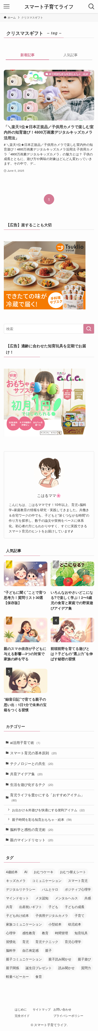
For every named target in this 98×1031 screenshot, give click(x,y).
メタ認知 (41, 898)
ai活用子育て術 (25, 742)
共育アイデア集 (26, 773)
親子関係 (12, 967)
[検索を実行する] (88, 329)
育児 (25, 941)
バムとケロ (50, 889)
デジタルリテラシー (20, 889)
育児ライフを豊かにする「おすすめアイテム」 (47, 797)
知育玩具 (81, 932)
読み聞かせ (66, 967)
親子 (48, 950)
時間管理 (61, 932)
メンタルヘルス (66, 898)
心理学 (11, 932)
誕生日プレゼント (39, 967)
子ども (53, 906)
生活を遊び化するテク (31, 784)
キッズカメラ (16, 880)
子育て (79, 915)
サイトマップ (42, 1009)
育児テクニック (46, 941)
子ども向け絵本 (17, 915)
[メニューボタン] (6, 6)
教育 (45, 932)
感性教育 (28, 932)
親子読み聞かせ (59, 959)
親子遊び (84, 959)
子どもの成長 (74, 906)
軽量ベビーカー (17, 976)
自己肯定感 (30, 950)
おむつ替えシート (73, 871)
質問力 (86, 967)
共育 (9, 906)
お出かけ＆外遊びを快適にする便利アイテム (48, 810)
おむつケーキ (43, 871)
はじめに (21, 1009)
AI (25, 871)
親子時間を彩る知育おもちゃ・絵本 (42, 819)
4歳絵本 (12, 871)
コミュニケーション (47, 880)
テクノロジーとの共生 (31, 763)
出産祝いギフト (30, 906)
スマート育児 (78, 880)
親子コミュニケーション (24, 959)
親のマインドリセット (31, 839)
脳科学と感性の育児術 (31, 829)
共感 (87, 898)
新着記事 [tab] (27, 54)
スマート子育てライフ (49, 6)
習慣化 (11, 941)
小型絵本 (55, 924)
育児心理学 (73, 941)
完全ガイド (22, 1016)
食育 (38, 976)
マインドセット (17, 898)
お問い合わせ (62, 1009)
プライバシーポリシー (68, 1016)
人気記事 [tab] (70, 54)
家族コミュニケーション (24, 924)
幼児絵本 (74, 924)
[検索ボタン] (91, 6)
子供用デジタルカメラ (51, 915)
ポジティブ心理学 (78, 889)
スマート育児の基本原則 (33, 752)
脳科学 (11, 950)
